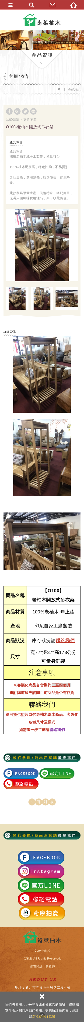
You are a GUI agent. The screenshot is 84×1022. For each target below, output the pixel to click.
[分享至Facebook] (9, 111)
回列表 (47, 802)
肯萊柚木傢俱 (42, 19)
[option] (42, 245)
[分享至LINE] (33, 111)
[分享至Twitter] (25, 111)
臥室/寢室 (12, 119)
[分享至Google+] (17, 111)
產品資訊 (74, 89)
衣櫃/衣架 (30, 119)
